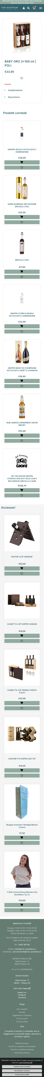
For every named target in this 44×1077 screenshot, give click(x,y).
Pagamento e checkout (22, 1015)
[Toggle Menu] (40, 8)
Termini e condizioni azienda (22, 1050)
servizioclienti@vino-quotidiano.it (27, 952)
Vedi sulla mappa (21, 988)
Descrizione (14, 97)
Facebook (22, 997)
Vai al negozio (22, 1009)
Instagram (22, 995)
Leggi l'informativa (25, 1062)
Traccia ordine (22, 1022)
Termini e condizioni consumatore (22, 1046)
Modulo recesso (22, 1043)
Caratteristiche (15, 90)
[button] (28, 8)
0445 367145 (24, 944)
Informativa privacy (22, 1053)
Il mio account (22, 1018)
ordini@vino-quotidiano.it (25, 949)
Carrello (22, 1012)
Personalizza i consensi (22, 1071)
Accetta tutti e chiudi (22, 1074)
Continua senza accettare (22, 1066)
